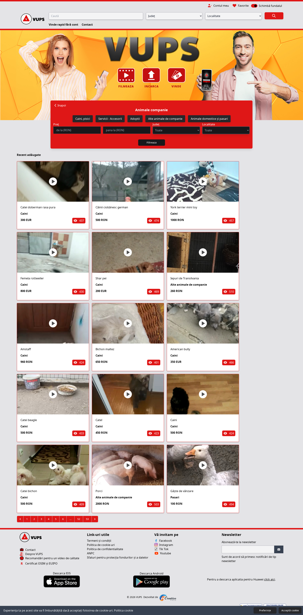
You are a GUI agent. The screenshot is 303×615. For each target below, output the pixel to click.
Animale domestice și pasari (209, 119)
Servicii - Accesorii (110, 119)
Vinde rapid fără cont (64, 24)
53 (87, 519)
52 (78, 519)
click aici (269, 579)
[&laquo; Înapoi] (20, 519)
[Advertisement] (264, 215)
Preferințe (265, 610)
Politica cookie (123, 610)
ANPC (90, 553)
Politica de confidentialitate (105, 549)
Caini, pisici (82, 119)
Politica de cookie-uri (101, 545)
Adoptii (135, 119)
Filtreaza (152, 142)
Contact (87, 24)
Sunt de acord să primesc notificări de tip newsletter (249, 559)
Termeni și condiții (99, 541)
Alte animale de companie (165, 119)
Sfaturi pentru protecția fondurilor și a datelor (117, 557)
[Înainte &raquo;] (95, 519)
